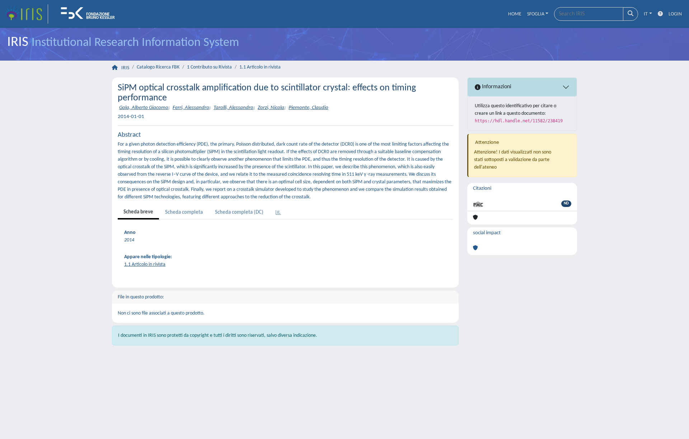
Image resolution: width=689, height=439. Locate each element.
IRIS (125, 68)
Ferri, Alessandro (191, 107)
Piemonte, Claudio (308, 107)
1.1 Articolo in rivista (260, 67)
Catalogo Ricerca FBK (158, 67)
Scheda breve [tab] (138, 212)
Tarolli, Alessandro (233, 107)
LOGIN (675, 14)
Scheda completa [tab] (184, 212)
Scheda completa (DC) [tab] (239, 212)
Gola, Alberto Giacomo (143, 107)
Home (514, 14)
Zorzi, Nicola (271, 107)
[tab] (278, 213)
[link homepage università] (90, 14)
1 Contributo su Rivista (209, 67)
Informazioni (496, 87)
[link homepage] (26, 14)
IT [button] (646, 14)
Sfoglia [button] (535, 14)
